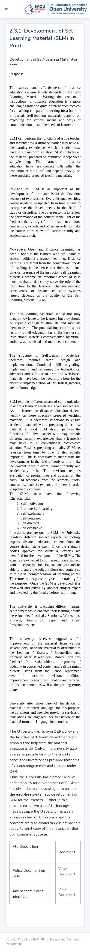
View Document (66, 871)
